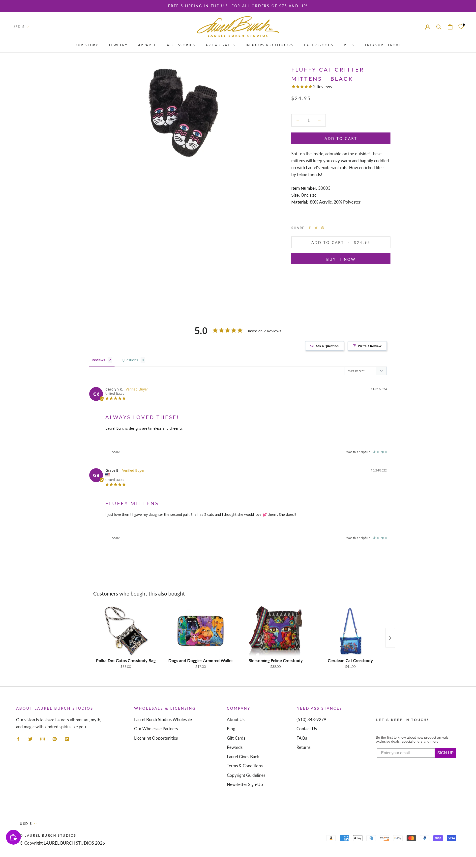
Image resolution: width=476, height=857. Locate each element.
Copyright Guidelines (246, 775)
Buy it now (341, 259)
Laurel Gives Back (243, 756)
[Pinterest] (322, 227)
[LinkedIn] (67, 738)
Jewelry (118, 45)
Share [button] (115, 452)
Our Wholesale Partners (156, 728)
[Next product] (390, 638)
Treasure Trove (383, 45)
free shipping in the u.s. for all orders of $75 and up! (238, 6)
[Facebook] (309, 227)
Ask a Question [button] (327, 346)
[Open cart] (450, 26)
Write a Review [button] (370, 346)
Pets (349, 45)
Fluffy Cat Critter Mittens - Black (128, 440)
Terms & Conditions (245, 765)
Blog (231, 728)
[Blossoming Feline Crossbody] (275, 631)
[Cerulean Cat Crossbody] (350, 631)
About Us (235, 719)
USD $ (18, 27)
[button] (376, 452)
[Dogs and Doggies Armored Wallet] (200, 631)
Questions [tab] (130, 360)
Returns (303, 747)
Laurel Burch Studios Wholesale (163, 719)
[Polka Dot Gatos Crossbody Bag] (125, 631)
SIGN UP (445, 753)
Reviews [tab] (98, 360)
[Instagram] (42, 738)
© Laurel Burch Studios (48, 835)
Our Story (86, 45)
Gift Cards (236, 738)
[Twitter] (316, 227)
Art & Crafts (220, 45)
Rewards (234, 747)
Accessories (181, 45)
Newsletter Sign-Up (245, 784)
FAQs (302, 738)
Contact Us (307, 728)
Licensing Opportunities (156, 738)
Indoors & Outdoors (270, 45)
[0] (461, 26)
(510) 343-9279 (311, 719)
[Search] (439, 26)
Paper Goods (319, 45)
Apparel (147, 45)
